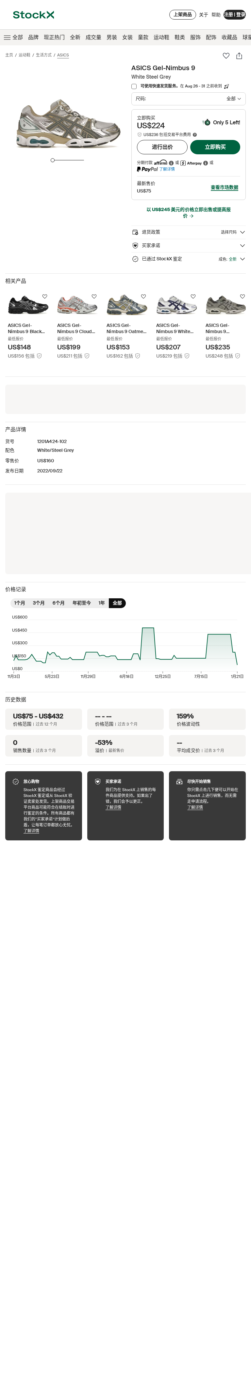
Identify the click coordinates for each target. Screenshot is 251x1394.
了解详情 (167, 169)
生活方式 (44, 55)
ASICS (63, 55)
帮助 (216, 15)
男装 (112, 37)
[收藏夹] (226, 55)
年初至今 (82, 603)
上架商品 (183, 14)
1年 (102, 603)
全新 (75, 37)
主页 (9, 55)
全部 (17, 37)
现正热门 (54, 37)
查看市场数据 (224, 187)
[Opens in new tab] (171, 163)
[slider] (53, 160)
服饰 (195, 37)
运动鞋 (161, 37)
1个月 (19, 603)
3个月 (39, 603)
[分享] (239, 55)
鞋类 (180, 37)
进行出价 (162, 147)
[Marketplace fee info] (194, 134)
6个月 (59, 603)
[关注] (44, 296)
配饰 (211, 37)
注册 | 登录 (234, 14)
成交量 (93, 37)
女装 (127, 37)
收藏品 (229, 37)
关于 (204, 16)
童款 (143, 37)
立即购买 (215, 147)
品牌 (33, 37)
